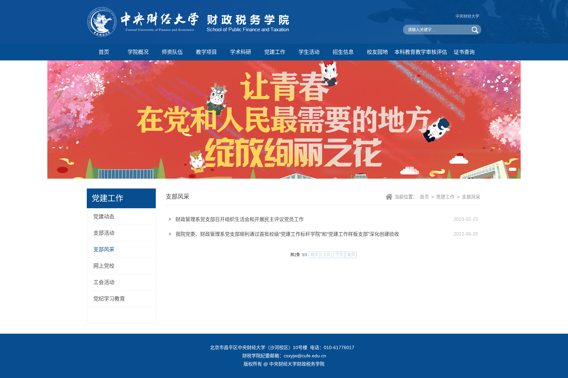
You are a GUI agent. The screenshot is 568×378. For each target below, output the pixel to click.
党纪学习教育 (109, 298)
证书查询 (464, 52)
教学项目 (206, 52)
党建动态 (103, 216)
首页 (104, 52)
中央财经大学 (467, 16)
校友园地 (377, 52)
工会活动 (103, 282)
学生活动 (309, 52)
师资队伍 (172, 52)
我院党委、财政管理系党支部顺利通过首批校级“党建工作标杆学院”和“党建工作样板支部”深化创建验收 (287, 234)
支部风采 (103, 249)
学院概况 (138, 52)
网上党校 (103, 266)
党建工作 (274, 52)
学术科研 (240, 52)
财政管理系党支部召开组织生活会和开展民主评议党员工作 (240, 219)
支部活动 (103, 233)
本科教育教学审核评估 (420, 52)
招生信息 (343, 52)
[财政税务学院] (190, 35)
